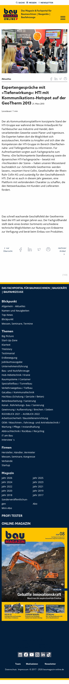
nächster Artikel (62, 249)
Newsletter (47, 3)
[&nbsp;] (34, 51)
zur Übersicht (7, 249)
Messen (33, 3)
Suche (21, 3)
